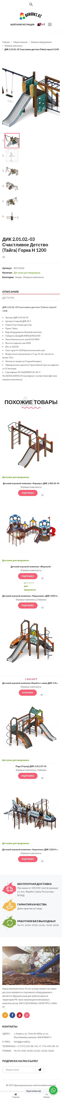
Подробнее (28, 493)
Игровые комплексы (14, 45)
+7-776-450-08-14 (48, 1046)
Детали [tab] (8, 297)
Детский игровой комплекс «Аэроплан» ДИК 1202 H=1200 (31, 849)
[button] (55, 62)
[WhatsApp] (27, 1015)
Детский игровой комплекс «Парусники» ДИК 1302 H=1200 (31, 596)
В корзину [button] (27, 692)
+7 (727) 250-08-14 (27, 1046)
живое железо (49, 1085)
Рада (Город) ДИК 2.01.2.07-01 (31, 766)
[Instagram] (5, 1015)
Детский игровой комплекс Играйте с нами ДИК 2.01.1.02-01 (31, 683)
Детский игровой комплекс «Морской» (31, 566)
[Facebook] (12, 1015)
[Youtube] (19, 1015)
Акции (18, 277)
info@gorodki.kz (22, 1041)
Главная (6, 42)
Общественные (20, 42)
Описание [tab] (10, 291)
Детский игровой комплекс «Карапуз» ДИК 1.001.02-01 (31, 483)
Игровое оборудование (41, 42)
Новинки (41, 599)
